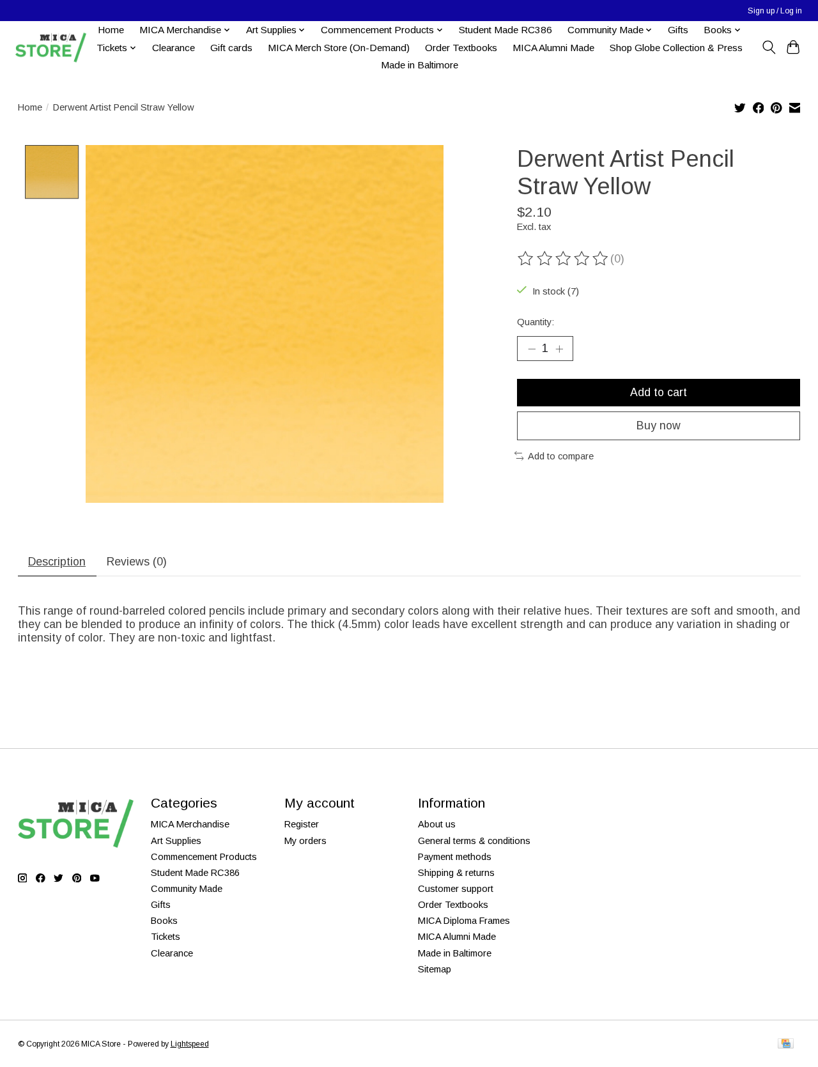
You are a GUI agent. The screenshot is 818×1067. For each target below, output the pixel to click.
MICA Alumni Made (553, 47)
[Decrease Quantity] (532, 348)
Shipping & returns (456, 873)
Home (111, 29)
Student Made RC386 (505, 29)
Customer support (455, 889)
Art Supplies (176, 841)
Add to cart (658, 392)
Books (164, 921)
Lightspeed (190, 1044)
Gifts (678, 29)
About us (437, 824)
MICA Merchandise (190, 824)
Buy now (659, 425)
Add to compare (561, 456)
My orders (305, 841)
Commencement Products (204, 857)
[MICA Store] (50, 47)
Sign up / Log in (775, 10)
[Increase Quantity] (559, 348)
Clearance (173, 47)
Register (301, 824)
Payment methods (454, 857)
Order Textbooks (461, 47)
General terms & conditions (474, 841)
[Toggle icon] (768, 47)
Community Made (186, 889)
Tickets (165, 937)
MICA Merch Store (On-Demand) (339, 47)
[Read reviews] (563, 258)
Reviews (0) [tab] (137, 561)
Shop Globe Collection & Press (676, 47)
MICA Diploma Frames (464, 921)
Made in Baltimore (419, 64)
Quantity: (535, 322)
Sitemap (434, 969)
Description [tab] (57, 561)
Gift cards (231, 47)
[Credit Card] (786, 1044)
